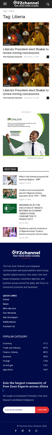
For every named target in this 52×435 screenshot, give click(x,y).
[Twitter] (29, 431)
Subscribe (42, 410)
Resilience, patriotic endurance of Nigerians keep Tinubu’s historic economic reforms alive (33, 231)
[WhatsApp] (36, 431)
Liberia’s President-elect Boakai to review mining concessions (26, 51)
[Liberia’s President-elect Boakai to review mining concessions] (26, 34)
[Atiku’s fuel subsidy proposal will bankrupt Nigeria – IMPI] (10, 180)
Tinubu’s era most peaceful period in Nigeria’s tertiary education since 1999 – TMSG (32, 193)
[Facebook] (15, 431)
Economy (7, 44)
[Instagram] (22, 431)
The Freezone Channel (12, 57)
